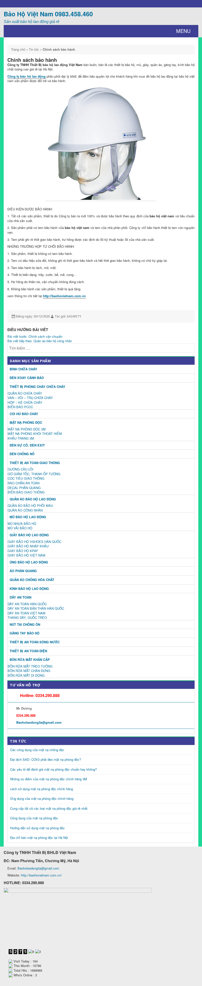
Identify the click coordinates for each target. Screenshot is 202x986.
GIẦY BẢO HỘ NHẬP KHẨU (28, 546)
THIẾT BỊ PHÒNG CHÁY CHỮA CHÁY (37, 386)
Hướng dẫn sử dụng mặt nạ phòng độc (37, 828)
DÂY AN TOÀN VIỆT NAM (26, 613)
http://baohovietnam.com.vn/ (41, 875)
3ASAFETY (74, 316)
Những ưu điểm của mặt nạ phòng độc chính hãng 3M (48, 779)
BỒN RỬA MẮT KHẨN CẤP (30, 659)
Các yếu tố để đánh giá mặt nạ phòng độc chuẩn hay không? (53, 769)
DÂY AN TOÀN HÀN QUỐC (27, 604)
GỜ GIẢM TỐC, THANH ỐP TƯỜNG (34, 473)
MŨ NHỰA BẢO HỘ (22, 523)
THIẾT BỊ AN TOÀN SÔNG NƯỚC (35, 642)
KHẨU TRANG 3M (21, 438)
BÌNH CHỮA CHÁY (23, 369)
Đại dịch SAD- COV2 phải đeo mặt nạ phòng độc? (45, 759)
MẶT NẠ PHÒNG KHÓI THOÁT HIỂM (35, 433)
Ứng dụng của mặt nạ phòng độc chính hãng (41, 798)
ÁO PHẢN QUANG (23, 570)
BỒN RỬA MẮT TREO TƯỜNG (30, 666)
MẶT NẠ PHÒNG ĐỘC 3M (27, 429)
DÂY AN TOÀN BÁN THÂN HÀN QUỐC (36, 608)
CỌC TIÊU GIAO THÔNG (26, 478)
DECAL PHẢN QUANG (24, 487)
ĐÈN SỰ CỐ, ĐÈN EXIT (27, 445)
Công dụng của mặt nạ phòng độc (34, 818)
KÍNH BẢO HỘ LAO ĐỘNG (29, 588)
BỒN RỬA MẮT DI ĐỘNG (26, 675)
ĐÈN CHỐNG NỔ (22, 453)
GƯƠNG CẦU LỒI (20, 469)
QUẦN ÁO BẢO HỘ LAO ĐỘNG (33, 499)
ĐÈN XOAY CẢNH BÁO (27, 377)
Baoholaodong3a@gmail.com (39, 722)
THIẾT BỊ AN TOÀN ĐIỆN (28, 651)
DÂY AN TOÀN (20, 597)
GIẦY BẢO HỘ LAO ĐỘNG (29, 535)
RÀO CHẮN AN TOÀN (23, 483)
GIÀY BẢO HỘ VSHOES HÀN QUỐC (34, 541)
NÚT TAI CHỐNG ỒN (25, 624)
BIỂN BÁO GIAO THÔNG (26, 492)
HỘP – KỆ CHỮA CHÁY (25, 402)
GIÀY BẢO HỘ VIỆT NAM (26, 555)
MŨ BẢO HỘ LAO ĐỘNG (28, 517)
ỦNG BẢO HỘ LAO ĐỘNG (29, 562)
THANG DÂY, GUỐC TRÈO (27, 617)
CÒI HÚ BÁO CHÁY (24, 413)
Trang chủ (18, 49)
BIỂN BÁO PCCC (20, 406)
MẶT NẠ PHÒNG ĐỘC (26, 422)
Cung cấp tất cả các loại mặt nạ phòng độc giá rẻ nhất (48, 808)
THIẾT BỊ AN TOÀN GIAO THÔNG (35, 462)
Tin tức (34, 49)
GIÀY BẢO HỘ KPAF (23, 550)
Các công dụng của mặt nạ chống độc (37, 749)
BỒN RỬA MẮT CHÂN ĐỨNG (29, 670)
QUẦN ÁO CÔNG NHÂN (25, 510)
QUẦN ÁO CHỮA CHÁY (25, 393)
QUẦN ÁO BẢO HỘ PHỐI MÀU (30, 505)
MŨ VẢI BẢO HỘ (20, 528)
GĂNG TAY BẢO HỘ (24, 633)
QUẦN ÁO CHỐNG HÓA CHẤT (32, 579)
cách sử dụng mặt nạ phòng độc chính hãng (41, 788)
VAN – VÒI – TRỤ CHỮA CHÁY (30, 397)
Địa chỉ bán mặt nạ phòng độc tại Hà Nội (39, 837)
